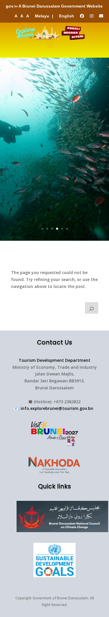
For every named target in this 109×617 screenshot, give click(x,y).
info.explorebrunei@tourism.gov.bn (57, 408)
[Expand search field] (91, 308)
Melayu (42, 16)
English (66, 16)
